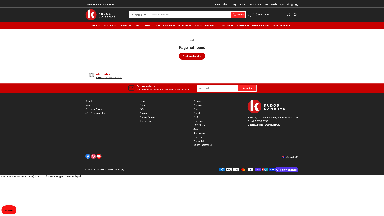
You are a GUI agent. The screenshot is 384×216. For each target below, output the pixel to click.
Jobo (196, 129)
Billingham (109, 26)
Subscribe (247, 88)
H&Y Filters (183, 26)
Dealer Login (277, 4)
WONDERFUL (241, 26)
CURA (137, 26)
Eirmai (197, 113)
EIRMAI (147, 26)
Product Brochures (259, 4)
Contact (243, 4)
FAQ (234, 4)
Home (217, 4)
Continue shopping (192, 56)
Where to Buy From (260, 26)
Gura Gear (167, 26)
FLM (155, 26)
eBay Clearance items (96, 113)
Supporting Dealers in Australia (109, 77)
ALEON (95, 26)
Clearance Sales (94, 109)
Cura (196, 109)
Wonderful (199, 141)
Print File (226, 26)
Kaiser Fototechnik (281, 26)
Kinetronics (210, 26)
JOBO (197, 26)
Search (89, 101)
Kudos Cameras (99, 169)
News (88, 105)
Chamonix (199, 105)
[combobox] (197, 14)
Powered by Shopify (116, 169)
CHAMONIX (124, 26)
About (226, 4)
